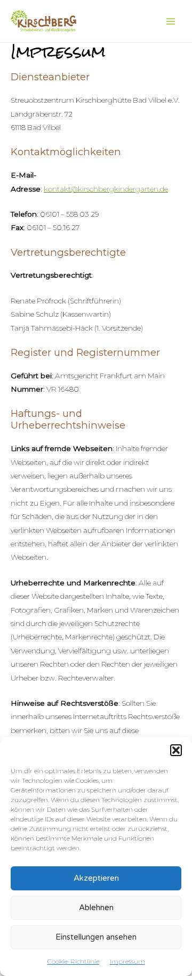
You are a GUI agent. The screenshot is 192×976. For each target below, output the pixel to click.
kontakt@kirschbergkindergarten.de (106, 189)
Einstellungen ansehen (96, 937)
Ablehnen (96, 907)
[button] (176, 750)
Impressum (127, 961)
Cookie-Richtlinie (73, 961)
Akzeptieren (96, 878)
